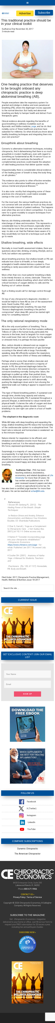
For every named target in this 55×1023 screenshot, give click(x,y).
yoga (33, 126)
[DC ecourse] (27, 783)
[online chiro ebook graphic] (27, 741)
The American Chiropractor (27, 853)
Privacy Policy (19, 897)
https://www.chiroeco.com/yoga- (22, 545)
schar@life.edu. (38, 491)
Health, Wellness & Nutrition (14, 580)
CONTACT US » (27, 894)
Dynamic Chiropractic (27, 848)
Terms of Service (34, 897)
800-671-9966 (30, 889)
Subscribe (44, 12)
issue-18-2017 (33, 580)
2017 (15, 577)
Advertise (25, 13)
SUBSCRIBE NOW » (27, 932)
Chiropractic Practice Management (33, 577)
